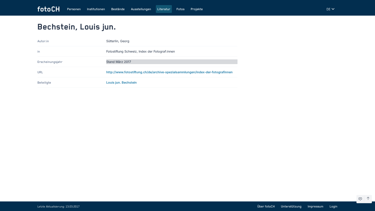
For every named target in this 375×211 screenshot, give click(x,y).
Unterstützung (291, 206)
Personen (74, 9)
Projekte (197, 9)
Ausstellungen (141, 9)
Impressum (315, 206)
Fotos (181, 9)
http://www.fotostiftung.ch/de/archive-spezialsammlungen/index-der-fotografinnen (169, 72)
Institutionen (96, 9)
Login (334, 206)
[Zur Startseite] (48, 9)
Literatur (163, 9)
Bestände (118, 9)
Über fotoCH (266, 206)
